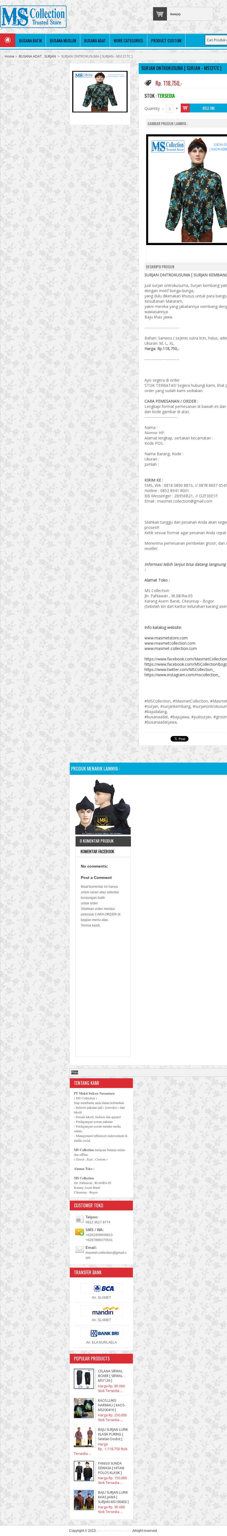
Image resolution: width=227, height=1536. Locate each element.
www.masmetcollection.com (170, 643)
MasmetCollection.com (114, 1531)
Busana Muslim (63, 40)
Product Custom (166, 40)
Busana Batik (30, 40)
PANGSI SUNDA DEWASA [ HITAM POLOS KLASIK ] (111, 1468)
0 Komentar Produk (97, 841)
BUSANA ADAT (30, 56)
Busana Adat (95, 40)
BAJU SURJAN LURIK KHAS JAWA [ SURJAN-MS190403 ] (113, 1497)
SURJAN (50, 56)
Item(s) (175, 14)
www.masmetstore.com (166, 637)
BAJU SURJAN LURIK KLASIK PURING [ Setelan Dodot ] (113, 1434)
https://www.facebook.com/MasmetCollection (186, 659)
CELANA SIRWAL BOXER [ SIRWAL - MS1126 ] (111, 1376)
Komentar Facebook (97, 851)
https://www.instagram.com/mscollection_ (182, 674)
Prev (74, 1072)
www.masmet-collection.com (171, 648)
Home (9, 56)
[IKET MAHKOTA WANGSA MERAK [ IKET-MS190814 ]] (103, 807)
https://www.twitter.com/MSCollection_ (179, 669)
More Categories (128, 40)
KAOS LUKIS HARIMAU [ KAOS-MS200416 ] (111, 1405)
